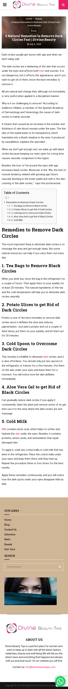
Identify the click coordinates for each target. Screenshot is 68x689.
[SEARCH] (60, 566)
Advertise (9, 534)
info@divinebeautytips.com (40, 667)
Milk (4, 429)
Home (7, 519)
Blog (7, 524)
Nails (7, 539)
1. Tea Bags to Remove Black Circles (29, 206)
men (41, 70)
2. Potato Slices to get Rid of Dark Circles (31, 209)
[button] (60, 681)
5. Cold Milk (16, 220)
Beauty (34, 31)
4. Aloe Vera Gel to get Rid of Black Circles (32, 216)
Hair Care (9, 549)
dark (45, 356)
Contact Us (10, 529)
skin (18, 433)
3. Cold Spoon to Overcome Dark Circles (31, 213)
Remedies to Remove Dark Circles (24, 202)
